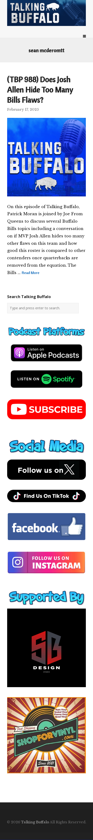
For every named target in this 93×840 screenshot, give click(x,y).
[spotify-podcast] (46, 389)
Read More (30, 272)
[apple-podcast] (46, 363)
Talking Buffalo (35, 822)
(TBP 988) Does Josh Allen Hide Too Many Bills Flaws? (40, 90)
